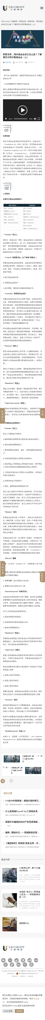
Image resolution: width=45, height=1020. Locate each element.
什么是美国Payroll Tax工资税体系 (21, 811)
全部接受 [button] (19, 1011)
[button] (42, 8)
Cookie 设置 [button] (8, 1011)
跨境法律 (8, 62)
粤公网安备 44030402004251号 (28, 973)
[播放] (6, 119)
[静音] (35, 119)
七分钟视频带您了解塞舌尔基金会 (16, 84)
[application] (22, 110)
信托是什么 (24, 923)
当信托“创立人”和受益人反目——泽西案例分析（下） (29, 894)
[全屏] (39, 119)
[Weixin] (3, 960)
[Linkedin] (23, 960)
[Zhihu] (10, 960)
